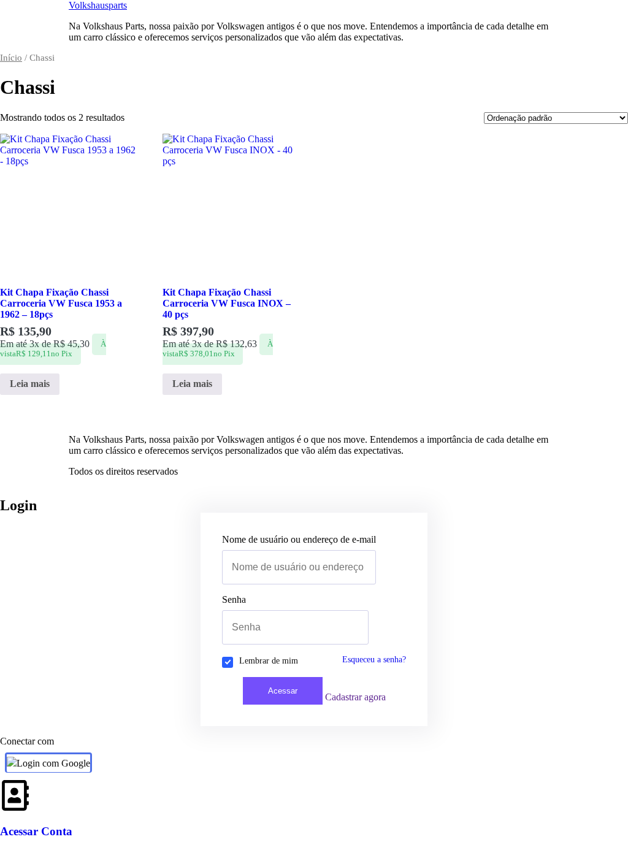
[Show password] (365, 627)
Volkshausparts (98, 5)
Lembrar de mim (268, 660)
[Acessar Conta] (15, 795)
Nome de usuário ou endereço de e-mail (299, 539)
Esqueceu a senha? (374, 659)
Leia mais (30, 383)
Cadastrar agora (355, 697)
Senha (234, 599)
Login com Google (53, 763)
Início (11, 58)
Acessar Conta (36, 831)
